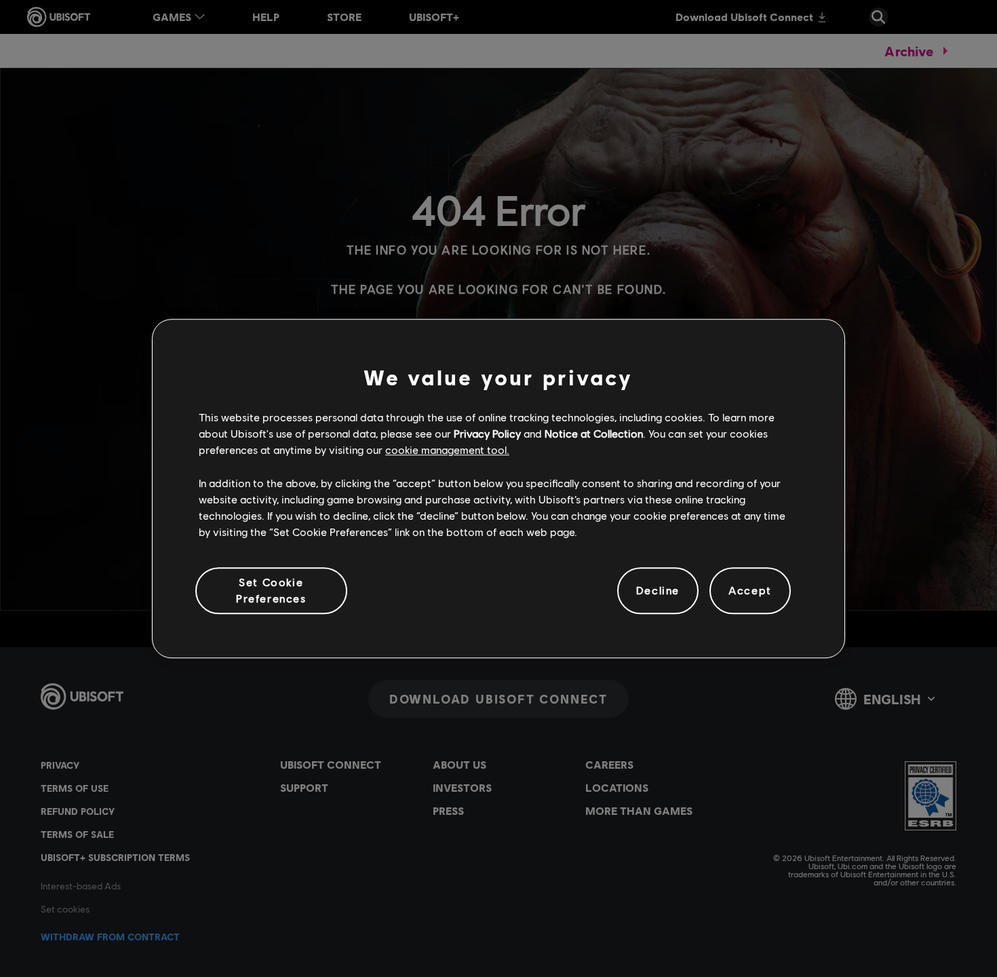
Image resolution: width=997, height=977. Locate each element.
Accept (750, 590)
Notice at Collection (594, 433)
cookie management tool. (447, 450)
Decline (658, 590)
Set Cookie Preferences (271, 590)
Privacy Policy (487, 433)
